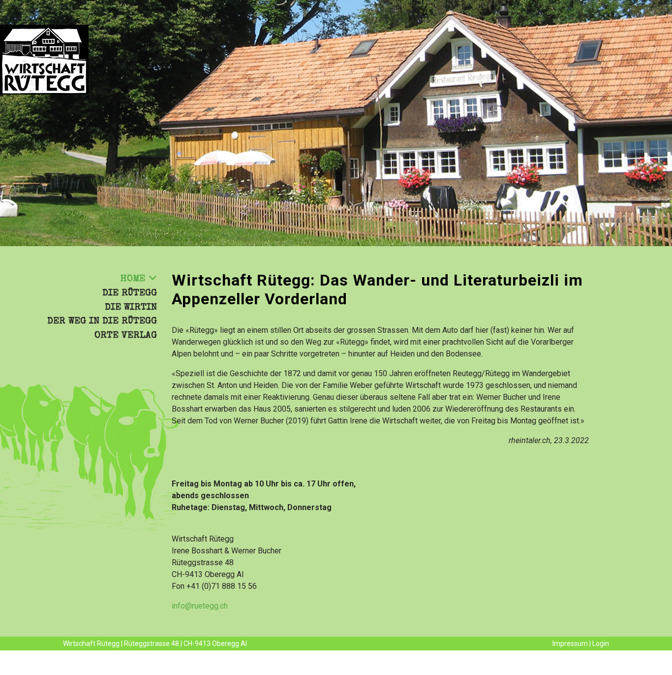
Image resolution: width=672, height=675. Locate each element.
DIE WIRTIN (131, 308)
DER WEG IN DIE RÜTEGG (102, 321)
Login (600, 643)
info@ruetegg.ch (200, 606)
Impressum (570, 643)
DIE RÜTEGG (129, 293)
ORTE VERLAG (125, 336)
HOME (133, 279)
